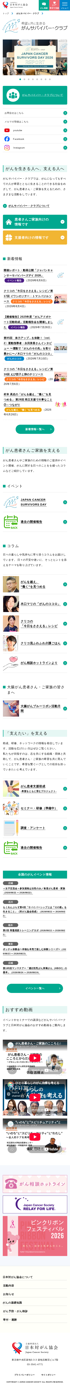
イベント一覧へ (35, 988)
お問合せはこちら (14, 113)
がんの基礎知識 (12, 1302)
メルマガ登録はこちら (16, 121)
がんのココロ (14, 358)
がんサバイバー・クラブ (27, 13)
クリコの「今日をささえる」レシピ (32, 301)
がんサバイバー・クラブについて (28, 205)
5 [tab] (37, 79)
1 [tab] (20, 79)
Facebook (18, 139)
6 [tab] (41, 79)
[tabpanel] (35, 57)
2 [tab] (24, 79)
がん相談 (44, 8)
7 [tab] (45, 79)
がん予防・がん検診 (15, 1311)
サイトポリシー (48, 1375)
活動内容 (8, 1285)
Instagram (19, 147)
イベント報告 (14, 280)
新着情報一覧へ (35, 429)
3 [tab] (28, 79)
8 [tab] (50, 79)
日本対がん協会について (18, 1277)
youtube (17, 130)
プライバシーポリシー (24, 1375)
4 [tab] (33, 79)
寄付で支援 (54, 8)
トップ (6, 13)
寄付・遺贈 (10, 1319)
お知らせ (8, 1294)
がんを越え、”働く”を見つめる (23, 409)
